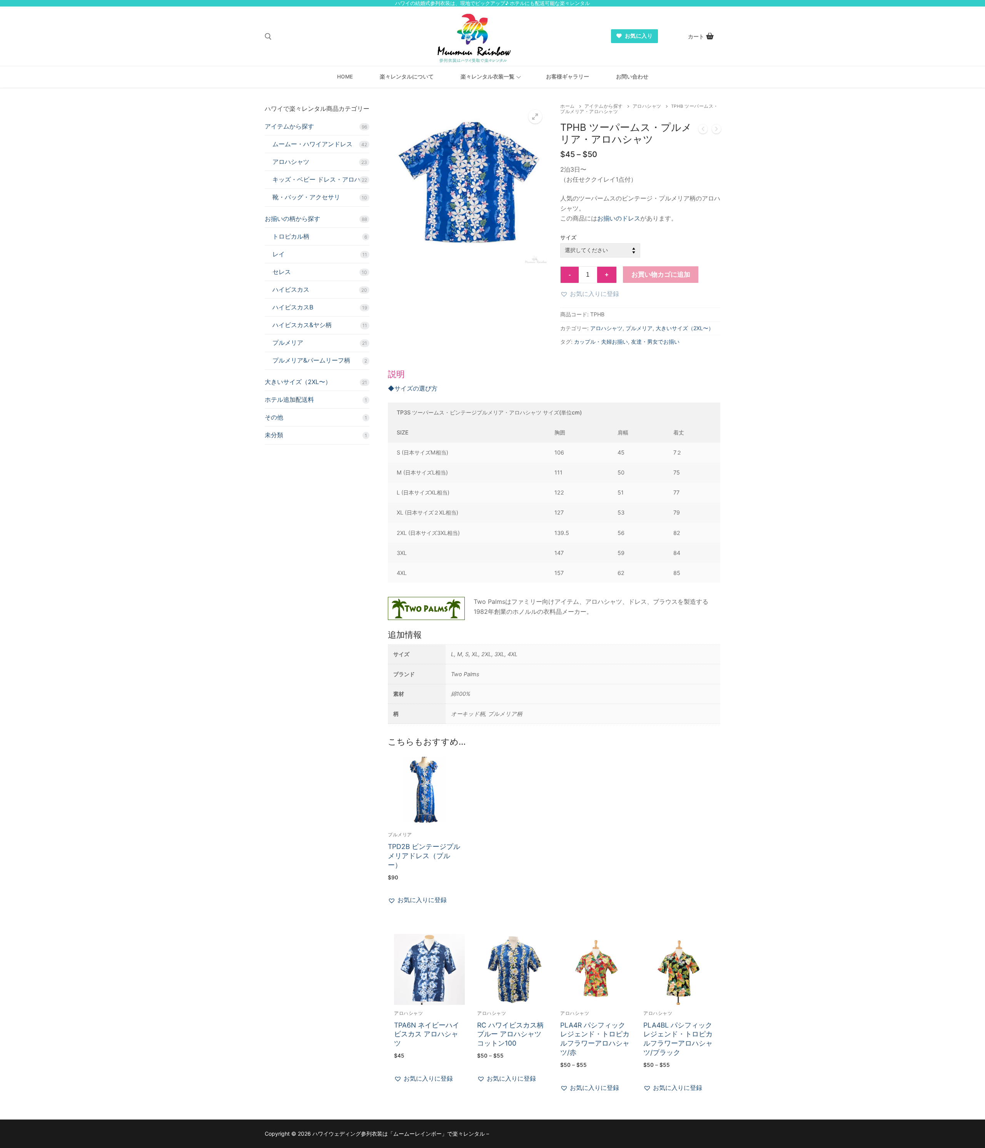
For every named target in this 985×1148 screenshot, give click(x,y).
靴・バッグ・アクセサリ (306, 197)
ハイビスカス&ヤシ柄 (302, 325)
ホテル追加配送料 (289, 399)
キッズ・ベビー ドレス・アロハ (316, 179)
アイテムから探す (603, 106)
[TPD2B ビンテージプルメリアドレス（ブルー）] (703, 130)
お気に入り (638, 36)
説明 (396, 374)
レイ (278, 254)
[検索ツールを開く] (268, 36)
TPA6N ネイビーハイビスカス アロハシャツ (426, 1034)
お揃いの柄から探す (292, 218)
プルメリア (639, 328)
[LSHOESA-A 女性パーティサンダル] (716, 130)
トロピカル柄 (290, 236)
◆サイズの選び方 (412, 388)
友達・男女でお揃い (655, 341)
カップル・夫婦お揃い (601, 341)
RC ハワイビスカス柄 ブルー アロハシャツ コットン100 (510, 1034)
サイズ (568, 237)
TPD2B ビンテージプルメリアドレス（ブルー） (424, 855)
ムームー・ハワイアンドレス (312, 144)
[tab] (554, 493)
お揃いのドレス (618, 218)
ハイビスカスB (292, 307)
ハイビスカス (290, 289)
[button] (535, 117)
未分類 (274, 435)
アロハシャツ (647, 106)
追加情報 (405, 634)
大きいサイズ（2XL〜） (685, 328)
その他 (274, 417)
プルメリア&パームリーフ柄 (311, 360)
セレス (281, 272)
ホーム (567, 106)
